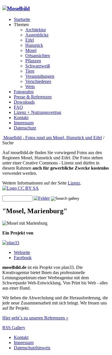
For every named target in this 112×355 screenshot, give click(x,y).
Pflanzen (33, 60)
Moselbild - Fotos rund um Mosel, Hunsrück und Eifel (52, 137)
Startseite (22, 19)
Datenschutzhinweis (32, 347)
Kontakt (21, 117)
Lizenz (74, 183)
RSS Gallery (13, 327)
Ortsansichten (37, 55)
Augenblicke (37, 34)
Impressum (24, 122)
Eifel (29, 40)
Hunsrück (34, 45)
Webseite (22, 252)
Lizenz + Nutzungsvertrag (37, 112)
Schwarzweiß (37, 65)
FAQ (18, 107)
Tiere (29, 71)
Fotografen (24, 91)
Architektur (35, 29)
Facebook (23, 257)
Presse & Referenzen (33, 96)
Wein (30, 86)
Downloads (24, 102)
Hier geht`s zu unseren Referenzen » (35, 317)
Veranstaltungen (39, 76)
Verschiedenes (38, 81)
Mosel (30, 50)
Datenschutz (25, 127)
